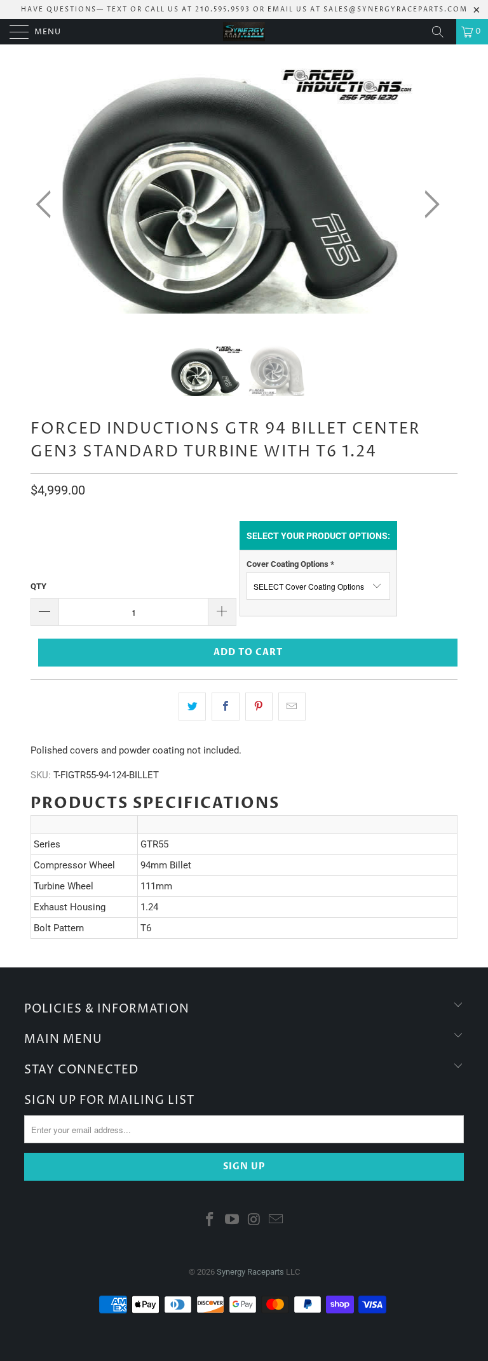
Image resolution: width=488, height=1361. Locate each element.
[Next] (428, 204)
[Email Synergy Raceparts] (276, 1220)
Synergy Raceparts (250, 1272)
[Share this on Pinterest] (259, 706)
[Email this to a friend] (292, 706)
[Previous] (47, 204)
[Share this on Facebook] (225, 706)
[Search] (442, 31)
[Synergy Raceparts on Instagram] (254, 1220)
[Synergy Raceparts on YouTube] (232, 1220)
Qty (38, 586)
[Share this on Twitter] (192, 706)
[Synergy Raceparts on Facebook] (210, 1220)
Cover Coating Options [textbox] (290, 564)
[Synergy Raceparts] (244, 31)
